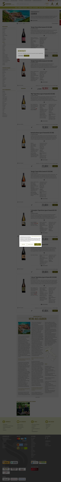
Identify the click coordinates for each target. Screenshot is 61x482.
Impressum (39, 236)
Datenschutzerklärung (34, 236)
